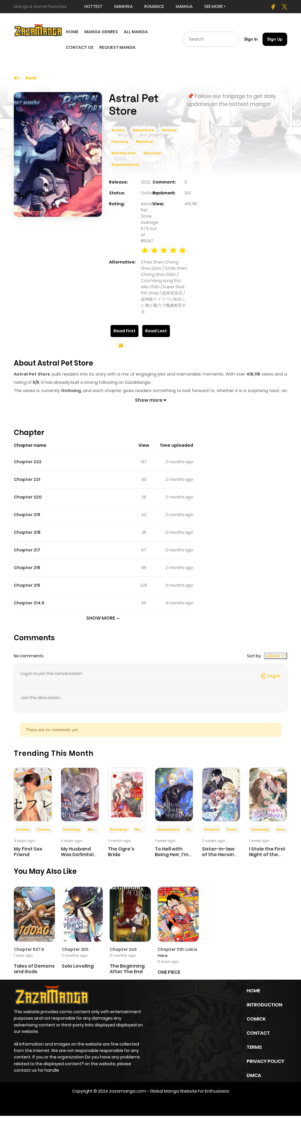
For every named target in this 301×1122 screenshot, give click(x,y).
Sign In (251, 39)
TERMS (254, 1047)
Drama (169, 130)
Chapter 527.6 (29, 949)
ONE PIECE (169, 972)
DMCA (254, 1075)
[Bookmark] (121, 346)
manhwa (123, 6)
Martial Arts (123, 153)
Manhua (144, 141)
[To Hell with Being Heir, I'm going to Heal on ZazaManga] (174, 794)
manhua (184, 6)
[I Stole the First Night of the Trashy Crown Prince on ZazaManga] (268, 794)
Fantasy (119, 141)
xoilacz (133, 1103)
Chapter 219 (27, 515)
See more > (214, 6)
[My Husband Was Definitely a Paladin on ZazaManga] (80, 794)
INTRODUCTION (264, 1004)
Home (253, 990)
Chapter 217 (27, 550)
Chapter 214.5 (29, 603)
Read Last (156, 331)
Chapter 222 (27, 462)
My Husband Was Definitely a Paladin (78, 854)
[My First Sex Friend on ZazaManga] (33, 794)
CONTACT (258, 1033)
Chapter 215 (27, 585)
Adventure (143, 130)
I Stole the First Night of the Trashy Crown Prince (267, 857)
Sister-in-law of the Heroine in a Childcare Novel (219, 857)
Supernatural (125, 164)
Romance (98, 829)
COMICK (256, 1019)
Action (118, 130)
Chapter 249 (123, 949)
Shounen (152, 153)
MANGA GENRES (101, 32)
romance (154, 6)
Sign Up (274, 39)
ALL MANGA (136, 32)
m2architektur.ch (184, 1103)
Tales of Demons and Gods (34, 969)
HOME (72, 32)
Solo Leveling (78, 966)
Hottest (93, 6)
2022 (145, 182)
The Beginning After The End (127, 969)
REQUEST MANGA (117, 47)
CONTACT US (79, 47)
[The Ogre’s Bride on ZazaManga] (127, 794)
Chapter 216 (27, 568)
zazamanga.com (127, 1091)
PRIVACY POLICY (265, 1061)
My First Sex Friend (28, 852)
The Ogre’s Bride (121, 852)
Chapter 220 (28, 497)
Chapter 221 (27, 479)
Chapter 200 (75, 949)
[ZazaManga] (38, 30)
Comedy (46, 829)
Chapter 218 (27, 532)
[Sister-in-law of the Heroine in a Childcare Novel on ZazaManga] (221, 794)
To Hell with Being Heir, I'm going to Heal (171, 854)
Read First (124, 331)
